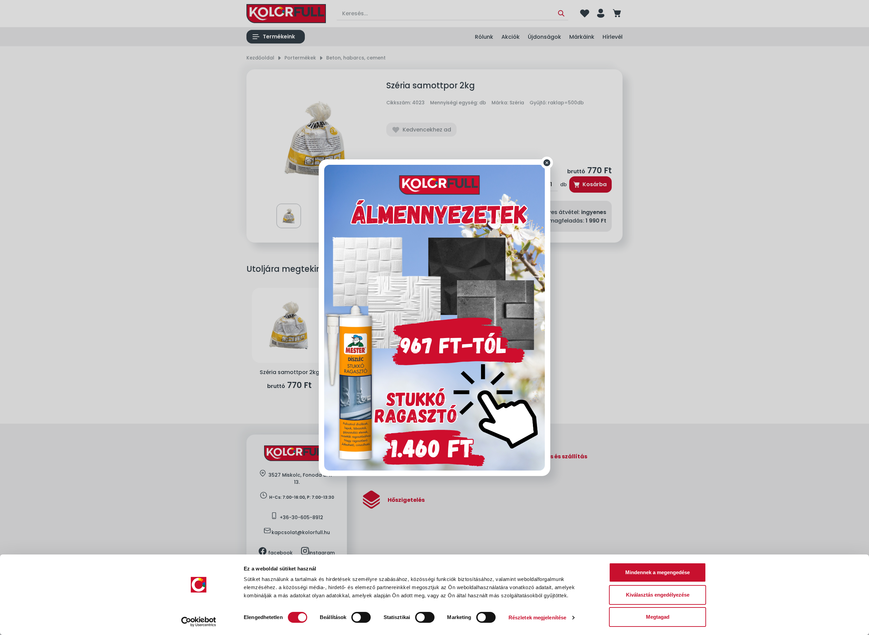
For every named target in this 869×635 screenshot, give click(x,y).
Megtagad (657, 617)
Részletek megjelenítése (537, 617)
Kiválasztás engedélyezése (657, 595)
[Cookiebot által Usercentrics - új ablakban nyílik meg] (198, 622)
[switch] (361, 617)
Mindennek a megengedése (657, 572)
